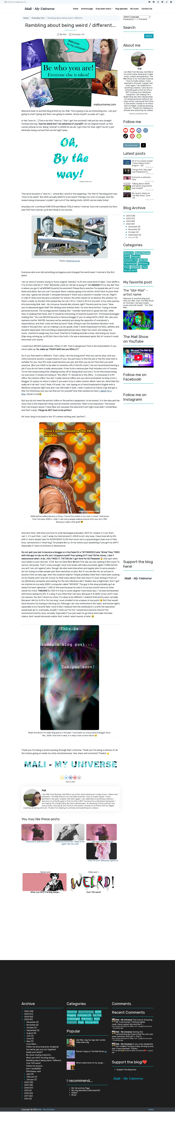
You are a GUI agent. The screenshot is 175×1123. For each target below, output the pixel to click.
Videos (74, 1093)
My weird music (131, 145)
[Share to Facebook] (70, 777)
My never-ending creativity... (39, 1055)
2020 (27, 1088)
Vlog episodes (121, 9)
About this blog (142, 253)
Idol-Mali (143, 260)
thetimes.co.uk (73, 261)
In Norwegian (130, 263)
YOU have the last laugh (102, 842)
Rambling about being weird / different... (44, 1060)
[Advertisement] (41, 979)
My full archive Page (80, 1088)
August (131, 237)
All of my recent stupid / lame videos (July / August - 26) (142, 163)
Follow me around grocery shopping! (42, 1047)
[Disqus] (70, 926)
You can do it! (130, 270)
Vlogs (144, 267)
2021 (26, 1085)
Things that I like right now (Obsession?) (142, 171)
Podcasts (135, 267)
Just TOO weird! (93, 892)
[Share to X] (66, 777)
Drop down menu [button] (103, 9)
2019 (26, 1090)
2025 (128, 218)
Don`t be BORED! (33, 1069)
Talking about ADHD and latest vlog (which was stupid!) (142, 186)
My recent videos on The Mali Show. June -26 (141, 195)
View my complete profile (138, 114)
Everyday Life (38, 18)
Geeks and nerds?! (34, 1052)
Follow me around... (34, 1066)
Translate (143, 19)
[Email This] (62, 777)
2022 (27, 1082)
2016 (26, 1099)
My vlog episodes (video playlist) (85, 1090)
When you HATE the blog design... (45, 892)
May (29, 1041)
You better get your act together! (41, 1049)
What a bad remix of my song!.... (90, 1063)
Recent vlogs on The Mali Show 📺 (91, 1051)
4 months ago (118, 1028)
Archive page (87, 9)
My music (134, 9)
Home (75, 9)
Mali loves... (143, 263)
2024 (128, 221)
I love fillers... (32, 1044)
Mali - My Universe (124, 1020)
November (133, 229)
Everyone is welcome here (37, 842)
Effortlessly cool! (33, 1071)
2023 (128, 224)
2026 (128, 216)
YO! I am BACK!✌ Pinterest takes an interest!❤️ (129, 1050)
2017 (26, 1096)
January (31, 1079)
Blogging (135, 256)
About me (128, 253)
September (133, 235)
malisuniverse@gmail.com (16, 2)
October (132, 232)
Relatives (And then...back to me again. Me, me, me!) (70, 843)
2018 (26, 1093)
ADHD (127, 256)
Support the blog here (126, 1069)
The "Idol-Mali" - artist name (135, 292)
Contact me (147, 9)
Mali (140, 68)
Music (126, 267)
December (133, 227)
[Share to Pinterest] (75, 777)
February (31, 1077)
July (29, 1036)
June (29, 1038)
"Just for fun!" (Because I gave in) (102, 860)
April (29, 1074)
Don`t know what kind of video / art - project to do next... (132, 1026)
